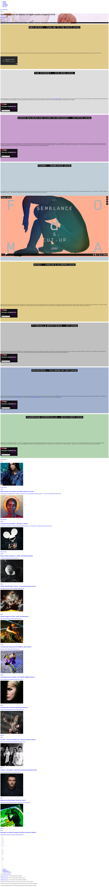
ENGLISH (5, 6)
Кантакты (5, 869)
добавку (59, 397)
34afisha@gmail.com (4, 875)
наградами (19, 397)
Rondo (4, 21)
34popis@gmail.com (7, 873)
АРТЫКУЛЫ (5, 4)
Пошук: (1, 11)
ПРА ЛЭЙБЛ (5, 5)
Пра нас (4, 868)
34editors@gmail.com (4, 877)
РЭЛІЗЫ (4, 1)
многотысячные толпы (35, 397)
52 (3, 845)
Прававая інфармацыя (7, 871)
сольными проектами (57, 98)
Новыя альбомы (3, 17)
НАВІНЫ (4, 3)
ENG (7, 9)
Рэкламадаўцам (6, 870)
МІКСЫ (4, 2)
